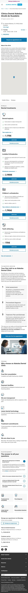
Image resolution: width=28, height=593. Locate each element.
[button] (2, 4)
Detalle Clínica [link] (5, 100)
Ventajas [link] (13, 100)
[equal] (2, 549)
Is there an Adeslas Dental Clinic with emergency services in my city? (10, 481)
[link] (14, 5)
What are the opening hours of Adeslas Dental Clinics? (11, 461)
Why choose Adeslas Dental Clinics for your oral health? (12, 486)
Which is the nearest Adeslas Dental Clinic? (12, 476)
